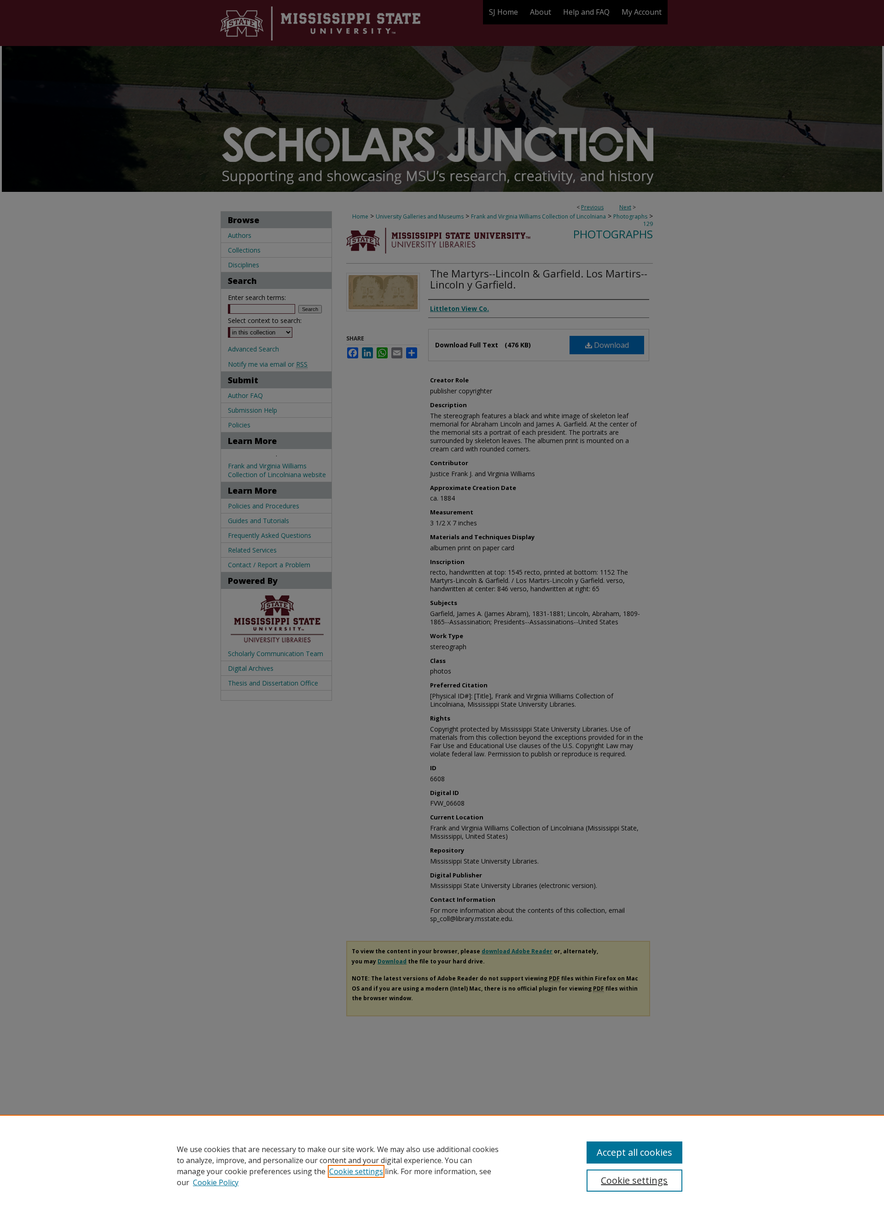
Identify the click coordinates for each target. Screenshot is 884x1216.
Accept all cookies (634, 1152)
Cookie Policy (215, 1182)
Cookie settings (356, 1171)
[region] (442, 1165)
